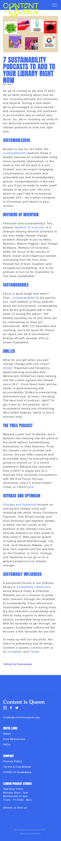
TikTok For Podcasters (17, 664)
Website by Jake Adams (30, 834)
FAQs (7, 744)
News (7, 733)
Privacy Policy (12, 761)
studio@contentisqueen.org (21, 717)
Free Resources (14, 739)
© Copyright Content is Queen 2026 (30, 830)
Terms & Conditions (17, 767)
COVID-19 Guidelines (17, 772)
